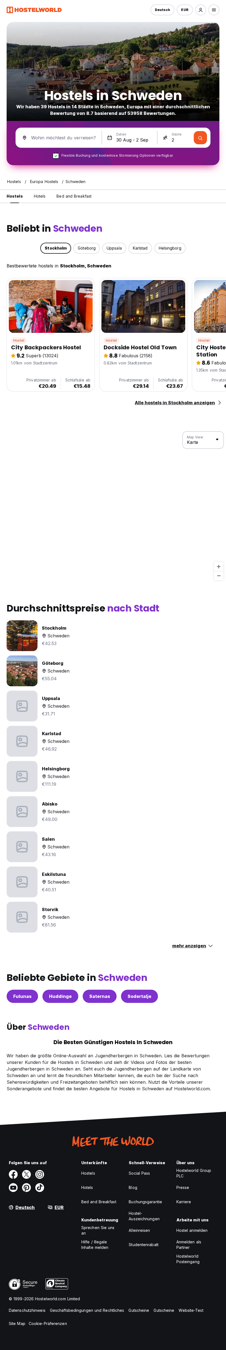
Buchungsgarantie (145, 1201)
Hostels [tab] (15, 196)
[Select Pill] (200, 9)
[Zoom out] (218, 575)
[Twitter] (26, 1174)
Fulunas (22, 996)
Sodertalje (139, 996)
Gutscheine (138, 1310)
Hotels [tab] (40, 196)
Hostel (18, 340)
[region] (113, 506)
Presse (182, 1187)
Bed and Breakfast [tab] (74, 196)
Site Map (17, 1323)
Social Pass (139, 1173)
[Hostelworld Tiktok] (39, 1187)
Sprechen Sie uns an (98, 1230)
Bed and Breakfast (98, 1201)
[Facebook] (13, 1174)
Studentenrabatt (143, 1244)
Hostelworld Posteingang (188, 1259)
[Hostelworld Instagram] (39, 1174)
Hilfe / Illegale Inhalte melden (94, 1245)
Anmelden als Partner (188, 1245)
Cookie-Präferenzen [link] (48, 1323)
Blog (133, 1187)
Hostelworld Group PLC (193, 1173)
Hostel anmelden (192, 1230)
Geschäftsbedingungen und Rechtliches (87, 1310)
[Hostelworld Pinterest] (26, 1187)
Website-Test (191, 1310)
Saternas (99, 996)
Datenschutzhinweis (27, 1310)
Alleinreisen (139, 1230)
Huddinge (60, 996)
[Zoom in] (218, 566)
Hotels (87, 1187)
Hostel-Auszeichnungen (144, 1216)
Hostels (88, 1173)
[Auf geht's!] (200, 137)
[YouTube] (13, 1187)
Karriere (183, 1201)
